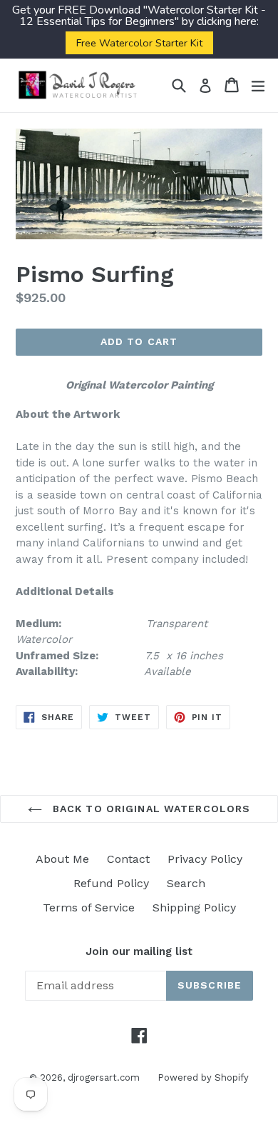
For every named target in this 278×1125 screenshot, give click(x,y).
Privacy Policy (205, 859)
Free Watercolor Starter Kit (139, 43)
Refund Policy (111, 883)
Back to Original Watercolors (149, 808)
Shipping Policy (194, 907)
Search (186, 883)
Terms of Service (89, 907)
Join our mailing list (139, 951)
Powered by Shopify (203, 1077)
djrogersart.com (104, 1077)
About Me (62, 859)
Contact (128, 859)
